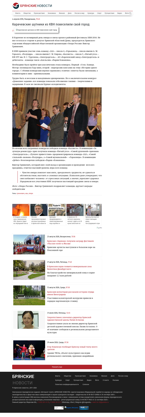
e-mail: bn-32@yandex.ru (100, 402)
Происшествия (39, 13)
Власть (17, 13)
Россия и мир (79, 13)
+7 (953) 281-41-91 (43, 402)
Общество (27, 13)
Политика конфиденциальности (67, 384)
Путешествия (109, 13)
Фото (97, 380)
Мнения (62, 13)
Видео (119, 13)
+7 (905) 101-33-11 (55, 402)
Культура (91, 13)
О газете (106, 380)
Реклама (116, 380)
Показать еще (57, 367)
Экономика (52, 13)
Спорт (99, 13)
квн (26, 193)
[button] (100, 89)
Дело (69, 13)
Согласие (86, 384)
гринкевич (21, 193)
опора (31, 193)
